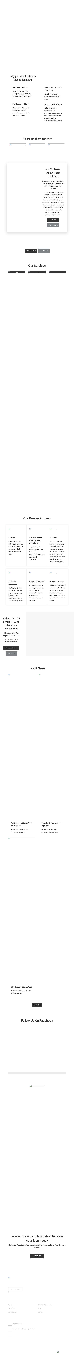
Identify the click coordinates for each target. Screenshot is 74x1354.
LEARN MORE (53, 219)
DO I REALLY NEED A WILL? (21, 987)
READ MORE (37, 1005)
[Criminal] (57, 272)
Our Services (12, 1312)
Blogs (39, 1308)
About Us (11, 1308)
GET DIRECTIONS (10, 648)
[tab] (33, 154)
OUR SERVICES (53, 225)
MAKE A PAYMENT (16, 1290)
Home (10, 1305)
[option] (18, 147)
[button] (8, 147)
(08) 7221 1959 (31, 250)
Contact (40, 1312)
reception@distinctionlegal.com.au (24, 1329)
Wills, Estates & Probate (45, 1305)
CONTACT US (44, 250)
